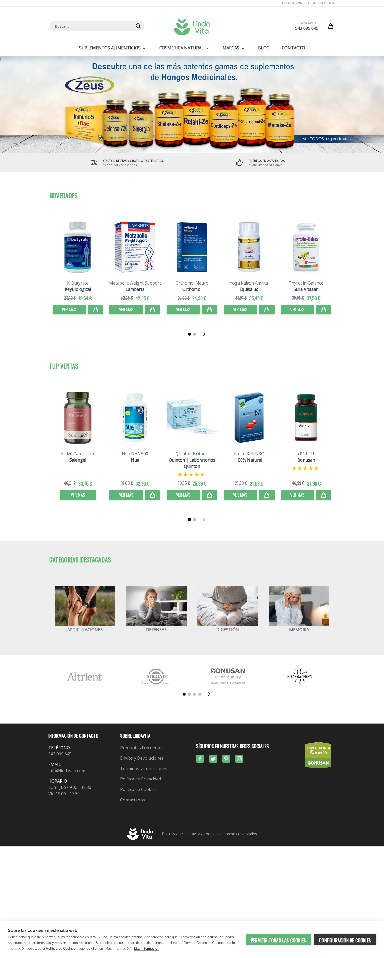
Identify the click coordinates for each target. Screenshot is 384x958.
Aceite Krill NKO (249, 454)
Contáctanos (132, 800)
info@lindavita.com (66, 770)
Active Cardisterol (78, 454)
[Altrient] (84, 676)
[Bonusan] (228, 676)
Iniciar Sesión (292, 3)
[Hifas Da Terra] (300, 676)
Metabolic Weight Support (135, 283)
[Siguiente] (205, 334)
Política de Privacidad (140, 779)
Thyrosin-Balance (306, 283)
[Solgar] (156, 676)
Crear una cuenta (321, 3)
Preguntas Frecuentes (142, 747)
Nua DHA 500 (135, 454)
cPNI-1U (306, 454)
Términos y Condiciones (143, 768)
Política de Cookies (138, 789)
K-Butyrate (78, 283)
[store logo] (192, 27)
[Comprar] (95, 309)
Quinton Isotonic (192, 454)
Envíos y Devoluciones (142, 758)
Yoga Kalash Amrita (249, 283)
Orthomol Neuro (192, 283)
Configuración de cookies (345, 940)
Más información (146, 948)
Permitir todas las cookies (278, 940)
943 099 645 (306, 28)
